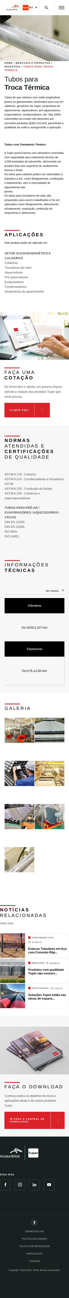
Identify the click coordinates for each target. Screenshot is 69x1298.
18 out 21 (37, 942)
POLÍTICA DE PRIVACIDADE (35, 1246)
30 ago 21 (55, 963)
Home (8, 63)
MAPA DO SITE (34, 1253)
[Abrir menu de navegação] (61, 7)
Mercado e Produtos (33, 63)
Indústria (12, 66)
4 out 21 (58, 988)
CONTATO (34, 1261)
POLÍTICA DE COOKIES (34, 1239)
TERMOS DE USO (34, 1231)
